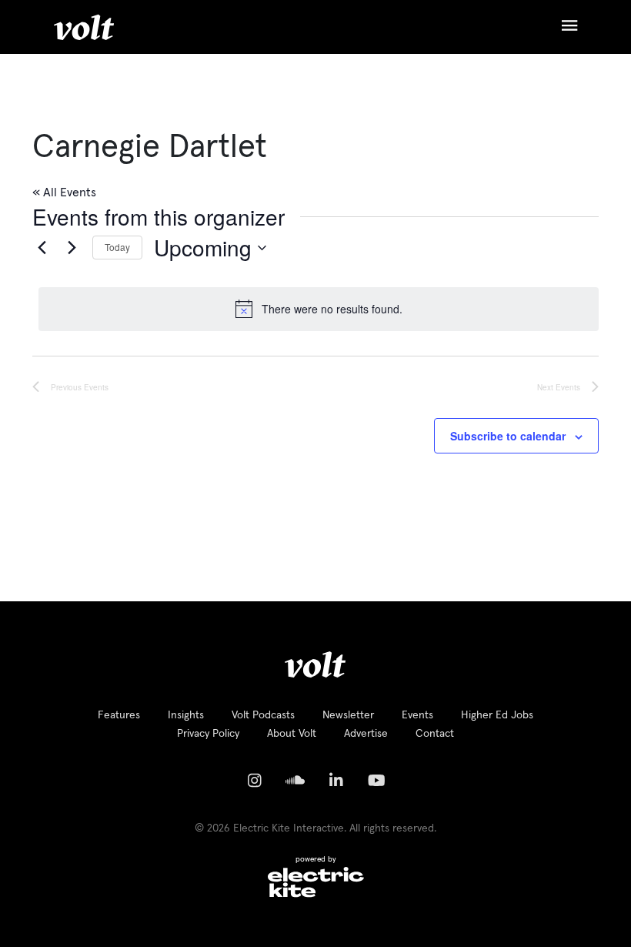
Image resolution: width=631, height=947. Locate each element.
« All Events (64, 192)
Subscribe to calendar (508, 435)
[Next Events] (71, 248)
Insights (186, 715)
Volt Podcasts (263, 715)
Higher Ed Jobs (497, 715)
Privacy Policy (208, 733)
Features (119, 715)
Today (117, 246)
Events (417, 715)
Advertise (366, 733)
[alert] (318, 308)
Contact (435, 733)
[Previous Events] (41, 248)
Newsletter (348, 715)
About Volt (291, 733)
